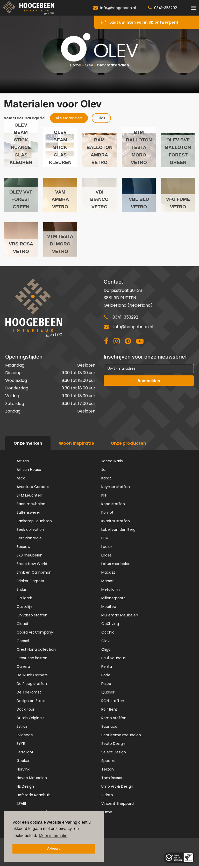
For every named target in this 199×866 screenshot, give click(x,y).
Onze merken (27, 443)
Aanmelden (148, 380)
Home (75, 65)
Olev (89, 65)
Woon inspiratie (76, 443)
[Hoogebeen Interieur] (28, 8)
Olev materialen (113, 65)
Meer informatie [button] (53, 835)
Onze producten (128, 443)
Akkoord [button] (54, 848)
